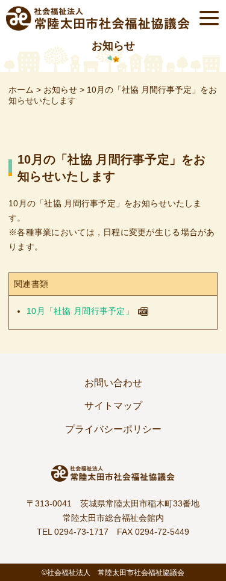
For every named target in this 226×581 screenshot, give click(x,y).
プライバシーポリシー (113, 429)
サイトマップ (113, 406)
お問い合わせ (113, 383)
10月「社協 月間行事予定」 (80, 311)
